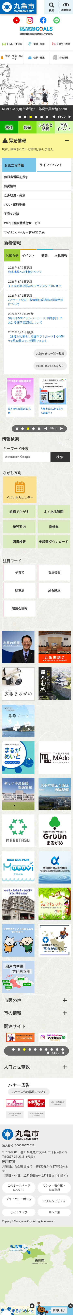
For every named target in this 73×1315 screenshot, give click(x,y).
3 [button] (30, 117)
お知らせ (12, 255)
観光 (27, 128)
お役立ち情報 (14, 165)
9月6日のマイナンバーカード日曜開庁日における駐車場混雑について (35, 320)
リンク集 (54, 1212)
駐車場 (19, 590)
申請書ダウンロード (53, 541)
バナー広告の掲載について (29, 1091)
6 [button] (47, 117)
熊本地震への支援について (25, 271)
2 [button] (25, 117)
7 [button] (46, 1049)
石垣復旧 (54, 572)
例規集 (54, 526)
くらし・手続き (14, 44)
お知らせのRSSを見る (50, 366)
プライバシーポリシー (19, 1201)
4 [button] (36, 117)
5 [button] (41, 117)
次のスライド (70, 116)
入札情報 (60, 255)
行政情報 (63, 57)
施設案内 (19, 526)
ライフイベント (51, 165)
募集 (44, 255)
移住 (9, 128)
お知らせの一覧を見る (50, 353)
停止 (61, 116)
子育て (19, 572)
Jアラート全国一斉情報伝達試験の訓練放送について (35, 302)
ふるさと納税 (45, 127)
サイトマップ (18, 1212)
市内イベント (64, 127)
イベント (28, 255)
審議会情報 (19, 608)
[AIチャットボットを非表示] (70, 1305)
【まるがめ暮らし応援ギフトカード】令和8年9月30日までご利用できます (36, 338)
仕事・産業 (39, 57)
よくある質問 (53, 511)
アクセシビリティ (54, 1201)
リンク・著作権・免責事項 (54, 1187)
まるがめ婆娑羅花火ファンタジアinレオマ (34, 285)
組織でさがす (19, 511)
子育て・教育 (63, 44)
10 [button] (62, 1049)
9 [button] (57, 1049)
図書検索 (19, 541)
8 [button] (51, 1049)
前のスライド (53, 116)
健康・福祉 (39, 44)
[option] (36, 88)
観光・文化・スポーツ (14, 57)
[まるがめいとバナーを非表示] (32, 1305)
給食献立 (54, 590)
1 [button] (19, 117)
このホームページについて (19, 1187)
